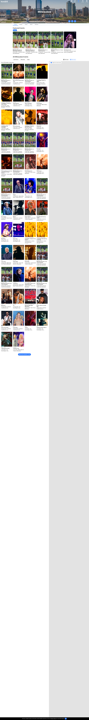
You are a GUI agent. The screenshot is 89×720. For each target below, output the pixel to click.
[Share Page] (75, 21)
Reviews (36, 24)
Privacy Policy (53, 718)
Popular (14, 30)
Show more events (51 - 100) (24, 354)
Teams (26, 24)
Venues (20, 24)
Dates (28, 59)
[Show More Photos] (69, 21)
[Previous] (75, 40)
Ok (65, 718)
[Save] (72, 21)
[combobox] (16, 59)
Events (15, 24)
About (31, 24)
